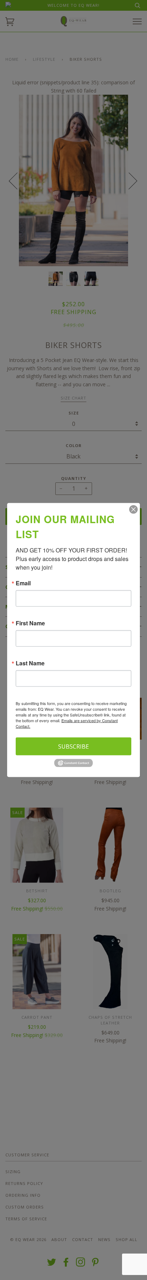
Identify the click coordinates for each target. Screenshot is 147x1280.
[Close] (133, 509)
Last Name (30, 663)
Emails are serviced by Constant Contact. (67, 723)
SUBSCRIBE (73, 746)
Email (23, 583)
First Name (30, 623)
